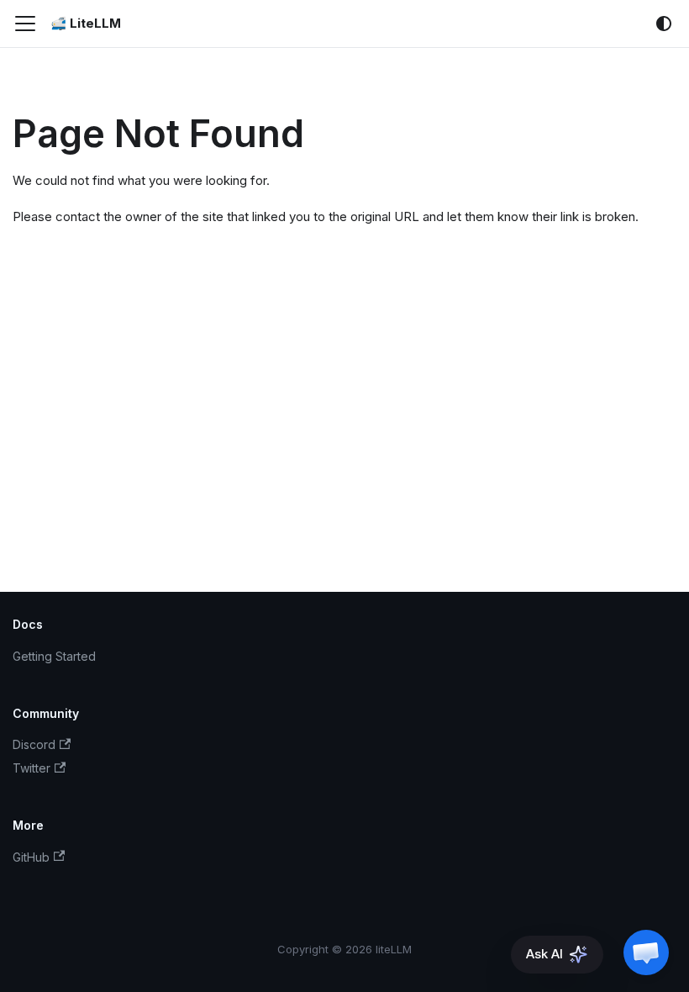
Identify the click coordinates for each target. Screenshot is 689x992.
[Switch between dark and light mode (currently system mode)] (663, 23)
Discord (34, 744)
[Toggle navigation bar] (25, 23)
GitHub (31, 857)
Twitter (31, 768)
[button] (646, 952)
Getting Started (54, 656)
